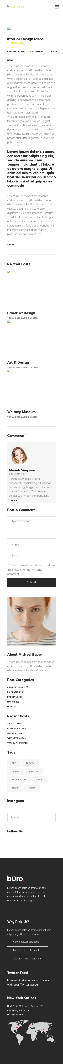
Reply (14, 500)
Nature (11, 701)
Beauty (30, 763)
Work (32, 787)
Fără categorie (16, 687)
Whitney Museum (16, 738)
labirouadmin (16, 51)
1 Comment (36, 51)
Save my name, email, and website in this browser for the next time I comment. (31, 569)
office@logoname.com (18, 1010)
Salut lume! (14, 723)
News (10, 60)
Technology (19, 779)
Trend (15, 787)
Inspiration (13, 692)
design (15, 771)
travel (40, 779)
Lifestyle (12, 697)
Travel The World (17, 743)
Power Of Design (16, 728)
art (14, 763)
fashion (33, 771)
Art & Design (14, 733)
